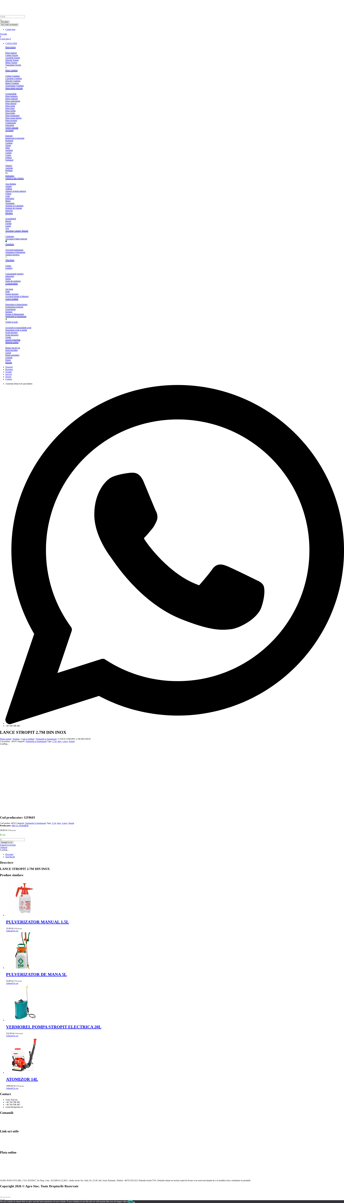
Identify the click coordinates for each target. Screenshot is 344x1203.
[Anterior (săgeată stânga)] (1, 1199)
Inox (60, 741)
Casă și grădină (27, 739)
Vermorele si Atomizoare (46, 739)
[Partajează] (6, 1197)
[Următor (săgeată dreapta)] (4, 1199)
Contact (3, 1137)
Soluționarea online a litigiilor (12, 1147)
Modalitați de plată (8, 1123)
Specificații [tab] (10, 857)
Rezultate (4, 22)
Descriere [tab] (9, 854)
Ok (130, 1202)
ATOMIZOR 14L (22, 1079)
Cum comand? (6, 1118)
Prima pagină (5, 739)
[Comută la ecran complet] (4, 1197)
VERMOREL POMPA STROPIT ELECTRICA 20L (53, 1026)
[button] (174, 43)
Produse (16, 739)
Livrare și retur (6, 1121)
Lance (65, 741)
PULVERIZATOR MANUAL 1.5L (37, 921)
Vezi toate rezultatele (9, 25)
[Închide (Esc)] (9, 1197)
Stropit (72, 741)
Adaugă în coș (6, 842)
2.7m (54, 741)
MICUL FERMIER (20, 825)
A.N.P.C (3, 1144)
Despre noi (4, 1139)
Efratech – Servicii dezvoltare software (16, 1192)
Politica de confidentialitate (11, 1142)
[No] (134, 1202)
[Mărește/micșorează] (1, 1197)
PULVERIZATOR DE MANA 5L (36, 974)
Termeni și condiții (8, 1125)
